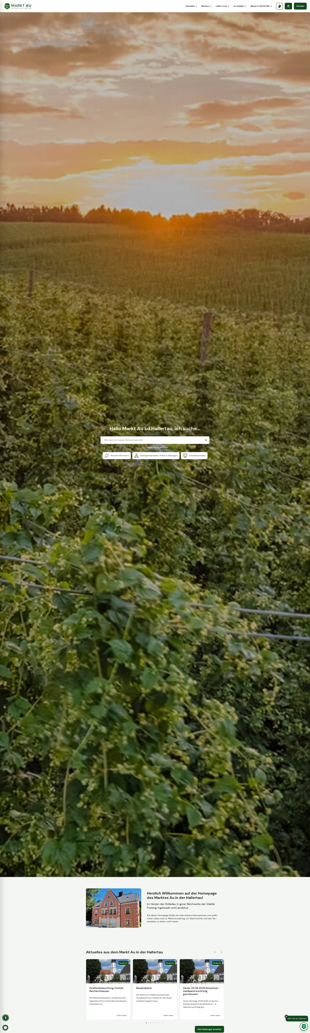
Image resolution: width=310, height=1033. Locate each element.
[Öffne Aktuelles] (196, 6)
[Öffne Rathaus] (211, 6)
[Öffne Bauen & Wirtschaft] (271, 6)
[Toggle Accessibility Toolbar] (5, 1018)
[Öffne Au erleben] (246, 6)
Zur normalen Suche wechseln (155, 447)
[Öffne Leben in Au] (229, 6)
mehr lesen (122, 1015)
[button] (214, 952)
